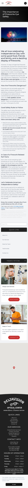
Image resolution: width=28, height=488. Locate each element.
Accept (14, 484)
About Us (4, 235)
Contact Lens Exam (14, 431)
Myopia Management (14, 433)
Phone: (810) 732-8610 (14, 447)
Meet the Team (6, 244)
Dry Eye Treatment (14, 434)
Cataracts (14, 436)
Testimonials (5, 248)
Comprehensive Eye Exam (14, 430)
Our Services (5, 239)
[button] (2, 3)
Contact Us (5, 253)
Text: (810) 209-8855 (14, 448)
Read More (14, 299)
